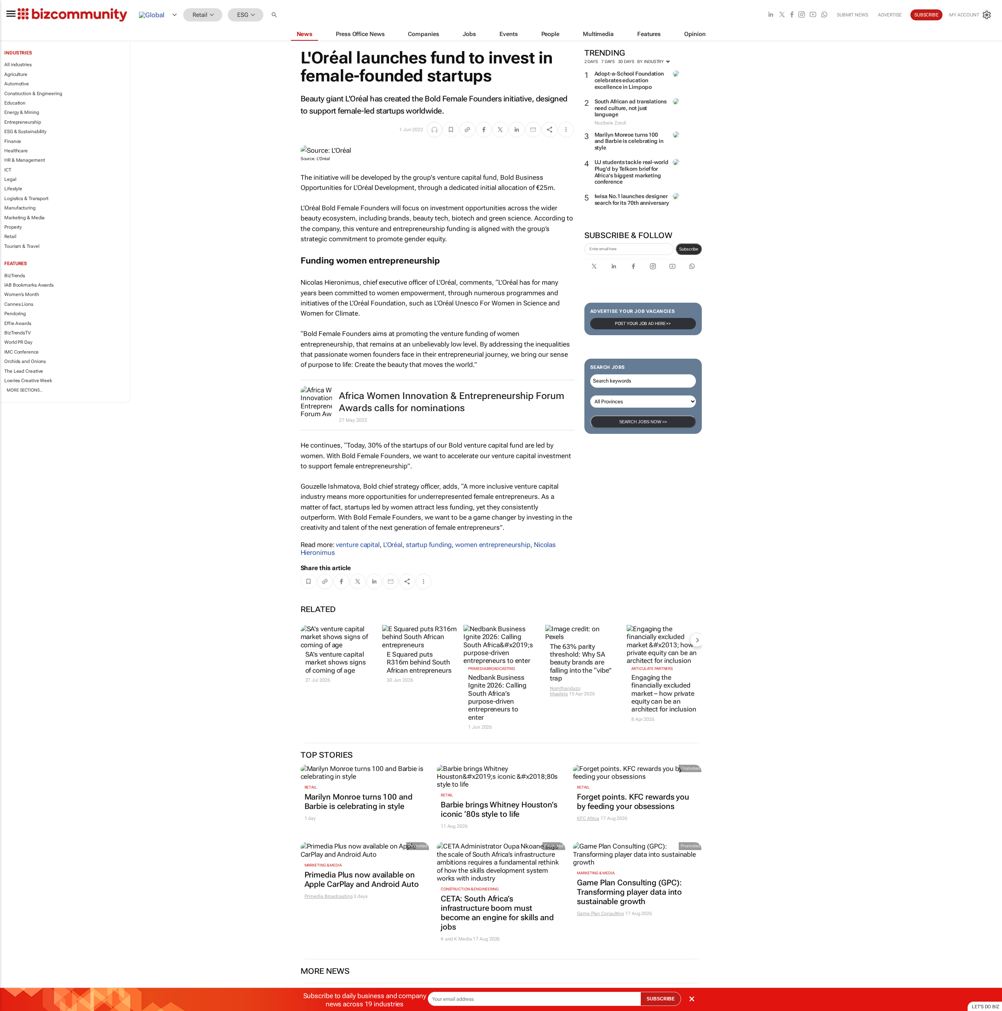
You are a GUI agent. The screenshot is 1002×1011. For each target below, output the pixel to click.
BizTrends (14, 275)
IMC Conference (21, 352)
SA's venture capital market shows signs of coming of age (335, 662)
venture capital (358, 545)
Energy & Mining (21, 112)
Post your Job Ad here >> (643, 323)
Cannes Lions (18, 304)
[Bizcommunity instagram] (801, 15)
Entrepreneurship (22, 122)
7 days (608, 61)
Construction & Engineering (33, 93)
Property (13, 227)
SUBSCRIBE (661, 999)
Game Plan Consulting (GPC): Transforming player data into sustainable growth (629, 892)
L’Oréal (392, 545)
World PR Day (18, 342)
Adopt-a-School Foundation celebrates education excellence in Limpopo (629, 80)
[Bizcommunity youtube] (813, 15)
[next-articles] (697, 640)
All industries (18, 64)
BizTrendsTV (17, 333)
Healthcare (16, 150)
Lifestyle (13, 188)
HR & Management (24, 160)
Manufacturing (20, 208)
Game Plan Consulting (600, 913)
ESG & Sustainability (25, 131)
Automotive (16, 84)
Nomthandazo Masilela (565, 691)
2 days (591, 61)
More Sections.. (24, 390)
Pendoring (15, 313)
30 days (626, 61)
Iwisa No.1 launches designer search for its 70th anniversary (632, 199)
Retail (10, 236)
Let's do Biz (985, 1006)
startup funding (429, 545)
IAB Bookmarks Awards (29, 285)
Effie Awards (17, 323)
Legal (10, 179)
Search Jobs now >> (643, 421)
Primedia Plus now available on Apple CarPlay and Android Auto (362, 879)
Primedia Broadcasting (491, 668)
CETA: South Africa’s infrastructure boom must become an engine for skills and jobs (497, 913)
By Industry (651, 61)
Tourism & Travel (21, 246)
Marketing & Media (24, 217)
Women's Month (21, 294)
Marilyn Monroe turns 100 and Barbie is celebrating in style (629, 141)
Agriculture (15, 74)
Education (14, 103)
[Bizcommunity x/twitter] (782, 15)
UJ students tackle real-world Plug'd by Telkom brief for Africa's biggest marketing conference (632, 172)
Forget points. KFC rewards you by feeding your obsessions (633, 801)
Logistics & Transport (26, 198)
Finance (12, 141)
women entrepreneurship (492, 545)
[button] (275, 15)
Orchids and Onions (25, 361)
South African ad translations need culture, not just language (631, 108)
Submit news (852, 15)
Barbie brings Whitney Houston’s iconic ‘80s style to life (499, 809)
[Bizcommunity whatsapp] (824, 15)
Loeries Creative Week (28, 380)
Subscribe (688, 249)
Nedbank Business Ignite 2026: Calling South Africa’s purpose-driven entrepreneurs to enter (497, 697)
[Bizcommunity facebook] (792, 15)
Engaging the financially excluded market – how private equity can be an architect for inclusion (663, 693)
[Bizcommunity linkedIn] (770, 15)
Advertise (890, 15)
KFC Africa (588, 818)
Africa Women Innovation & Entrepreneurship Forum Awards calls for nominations (451, 401)
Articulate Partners (652, 668)
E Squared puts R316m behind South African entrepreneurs (419, 662)
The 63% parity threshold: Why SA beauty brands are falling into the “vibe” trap (581, 662)
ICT (7, 170)
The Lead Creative (23, 371)
